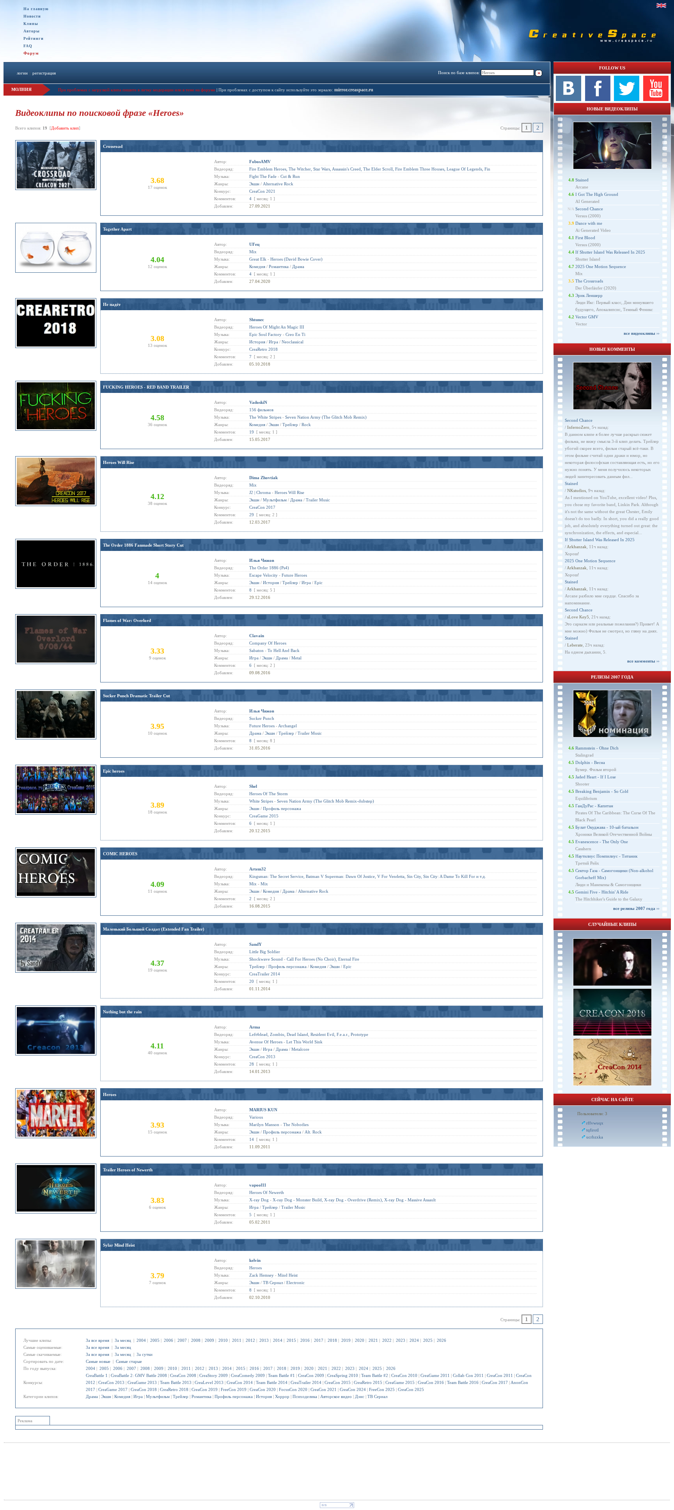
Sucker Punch (261, 718)
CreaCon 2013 (111, 1382)
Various (256, 1117)
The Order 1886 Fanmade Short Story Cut (143, 545)
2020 (359, 1340)
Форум (31, 53)
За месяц (123, 1340)
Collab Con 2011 (468, 1375)
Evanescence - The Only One (601, 841)
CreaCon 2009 (311, 1375)
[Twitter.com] (626, 99)
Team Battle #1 (281, 1375)
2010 (223, 1340)
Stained (582, 180)
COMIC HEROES (120, 853)
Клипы (30, 23)
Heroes (109, 1094)
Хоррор (282, 1396)
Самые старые (129, 1361)
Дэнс (359, 1396)
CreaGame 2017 (113, 1389)
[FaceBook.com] (597, 99)
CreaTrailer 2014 (306, 1382)
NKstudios (576, 490)
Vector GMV (586, 316)
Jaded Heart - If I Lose (595, 777)
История (264, 1396)
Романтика (201, 1396)
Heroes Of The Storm (268, 793)
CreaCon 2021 (323, 1389)
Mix (253, 251)
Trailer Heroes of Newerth (128, 1169)
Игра (138, 1396)
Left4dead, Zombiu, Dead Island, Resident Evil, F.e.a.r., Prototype (308, 1034)
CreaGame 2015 (400, 1382)
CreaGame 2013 (142, 1382)
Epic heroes (113, 771)
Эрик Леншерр (589, 295)
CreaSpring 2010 (342, 1375)
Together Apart (117, 229)
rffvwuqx (594, 1123)
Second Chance (589, 208)
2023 (400, 1340)
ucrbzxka (594, 1137)
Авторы (31, 31)
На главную (36, 9)
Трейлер (180, 1396)
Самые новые (98, 1361)
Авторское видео (336, 1396)
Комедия (122, 1396)
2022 (387, 1340)
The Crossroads (589, 281)
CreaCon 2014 (240, 1382)
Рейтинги (33, 38)
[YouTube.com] (656, 99)
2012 (250, 1340)
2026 (441, 1340)
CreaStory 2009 (213, 1375)
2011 (236, 1340)
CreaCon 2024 (353, 1389)
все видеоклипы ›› (642, 333)
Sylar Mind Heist (119, 1245)
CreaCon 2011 (500, 1375)
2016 (305, 1340)
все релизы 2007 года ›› (636, 908)
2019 (346, 1340)
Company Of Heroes (267, 643)
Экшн (106, 1396)
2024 (414, 1340)
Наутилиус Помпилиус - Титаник (606, 856)
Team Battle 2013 (176, 1382)
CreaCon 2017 (495, 1382)
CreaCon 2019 (205, 1389)
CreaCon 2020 (263, 1389)
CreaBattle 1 (97, 1375)
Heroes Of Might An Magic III (276, 327)
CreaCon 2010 (404, 1375)
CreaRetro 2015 (368, 1382)
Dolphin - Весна (590, 762)
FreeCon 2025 (382, 1389)
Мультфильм (158, 1396)
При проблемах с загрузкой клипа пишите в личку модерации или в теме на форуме (136, 89)
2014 (277, 1340)
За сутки (145, 1354)
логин (22, 73)
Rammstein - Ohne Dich (597, 748)
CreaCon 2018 (144, 1389)
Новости (32, 16)
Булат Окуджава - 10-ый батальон (607, 827)
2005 (155, 1340)
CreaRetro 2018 (174, 1389)
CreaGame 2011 (435, 1375)
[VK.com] (568, 99)
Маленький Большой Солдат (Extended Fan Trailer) (153, 929)
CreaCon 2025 (411, 1389)
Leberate (575, 645)
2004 (141, 1340)
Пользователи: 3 (592, 1113)
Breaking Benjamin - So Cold (601, 791)
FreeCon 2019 (234, 1389)
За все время (97, 1340)
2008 (195, 1340)
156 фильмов (261, 409)
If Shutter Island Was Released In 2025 (610, 252)
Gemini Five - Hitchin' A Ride (601, 892)
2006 (168, 1340)
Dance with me (588, 223)
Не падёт (112, 304)
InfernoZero (578, 427)
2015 (291, 1340)
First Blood (585, 237)
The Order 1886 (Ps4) (269, 567)
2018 (332, 1340)
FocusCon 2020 (293, 1389)
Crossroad (112, 146)
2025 (428, 1340)
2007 (182, 1340)
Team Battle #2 (374, 1375)
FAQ (27, 46)
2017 (318, 1340)
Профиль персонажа (234, 1396)
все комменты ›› (643, 661)
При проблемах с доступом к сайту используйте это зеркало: (276, 89)
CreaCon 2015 (338, 1382)
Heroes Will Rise (118, 462)
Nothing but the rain (122, 1011)
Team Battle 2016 (463, 1382)
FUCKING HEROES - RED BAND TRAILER (146, 387)
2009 (209, 1340)
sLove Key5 (578, 617)
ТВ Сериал (377, 1396)
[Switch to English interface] (661, 5)
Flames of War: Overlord (127, 620)
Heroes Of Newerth (266, 1192)
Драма (92, 1396)
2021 (373, 1340)
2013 (264, 1340)
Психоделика (305, 1396)
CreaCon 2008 (183, 1375)
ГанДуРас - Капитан (594, 805)
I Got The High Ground (596, 194)
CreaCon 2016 (431, 1382)
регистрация (44, 73)
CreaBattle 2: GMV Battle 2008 (139, 1375)
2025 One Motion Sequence (600, 266)
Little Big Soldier (264, 951)
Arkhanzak (577, 546)
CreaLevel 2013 (209, 1382)
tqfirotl (592, 1130)
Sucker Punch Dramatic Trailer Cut (136, 695)
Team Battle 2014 (271, 1382)
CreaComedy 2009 (248, 1375)
